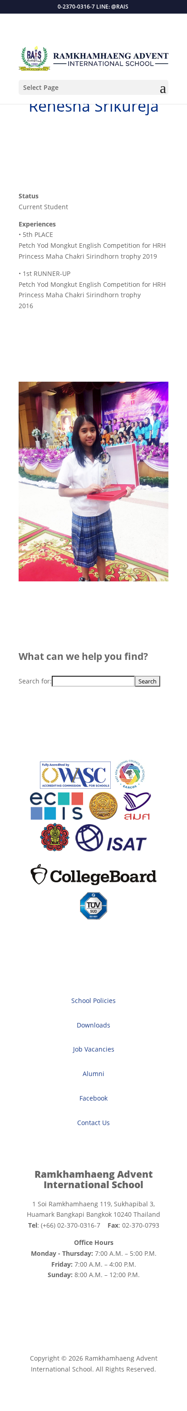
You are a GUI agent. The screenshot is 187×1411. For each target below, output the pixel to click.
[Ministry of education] (103, 817)
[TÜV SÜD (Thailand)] (93, 917)
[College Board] (93, 886)
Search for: (35, 681)
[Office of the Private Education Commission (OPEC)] (55, 849)
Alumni (93, 1073)
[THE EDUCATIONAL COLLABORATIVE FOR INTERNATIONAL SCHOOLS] (56, 817)
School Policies (93, 1000)
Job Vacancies (93, 1049)
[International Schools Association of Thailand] (110, 849)
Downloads (93, 1025)
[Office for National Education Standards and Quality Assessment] (137, 817)
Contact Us (93, 1122)
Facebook (93, 1098)
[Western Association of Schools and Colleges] (75, 786)
